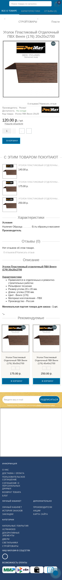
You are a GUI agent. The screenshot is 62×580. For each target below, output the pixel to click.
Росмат (22, 107)
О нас (5, 470)
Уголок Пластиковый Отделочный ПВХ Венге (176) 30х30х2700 (15, 360)
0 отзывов (32, 103)
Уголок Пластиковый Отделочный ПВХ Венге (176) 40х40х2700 (46, 360)
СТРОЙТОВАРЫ (10, 546)
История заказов (12, 511)
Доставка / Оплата (13, 473)
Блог (5, 496)
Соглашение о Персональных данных (11, 486)
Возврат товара (11, 492)
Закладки (7, 514)
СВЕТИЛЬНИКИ (10, 543)
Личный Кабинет (12, 507)
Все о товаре (9, 11)
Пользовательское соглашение (13, 478)
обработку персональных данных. (46, 405)
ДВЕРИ (5, 539)
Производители (42, 507)
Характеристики (31, 11)
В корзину (12, 141)
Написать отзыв (48, 103)
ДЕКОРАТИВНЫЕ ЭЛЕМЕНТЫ (11, 534)
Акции (36, 511)
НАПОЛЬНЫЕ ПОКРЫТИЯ (15, 526)
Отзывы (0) (50, 11)
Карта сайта (40, 514)
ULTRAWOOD (8, 529)
